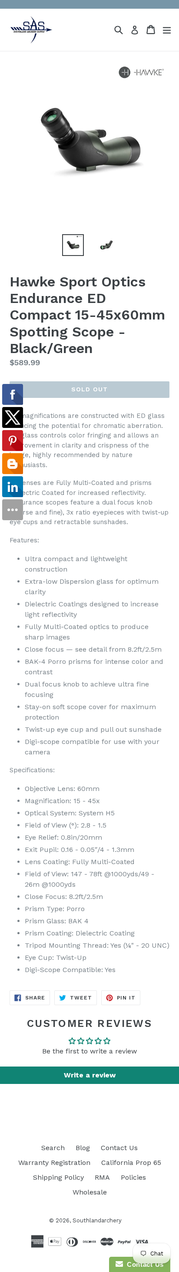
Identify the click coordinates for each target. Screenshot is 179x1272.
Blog (83, 1148)
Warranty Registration (54, 1162)
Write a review (90, 1075)
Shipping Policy (58, 1177)
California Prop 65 (131, 1162)
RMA (102, 1177)
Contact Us (119, 1148)
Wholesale (90, 1192)
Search (53, 1148)
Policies (133, 1177)
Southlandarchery (97, 1220)
